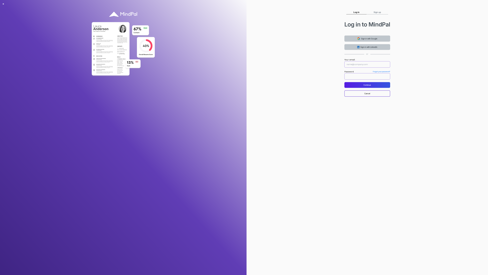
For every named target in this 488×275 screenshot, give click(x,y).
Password (349, 71)
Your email (349, 59)
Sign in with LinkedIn (368, 47)
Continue (367, 85)
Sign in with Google (369, 39)
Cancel (367, 93)
